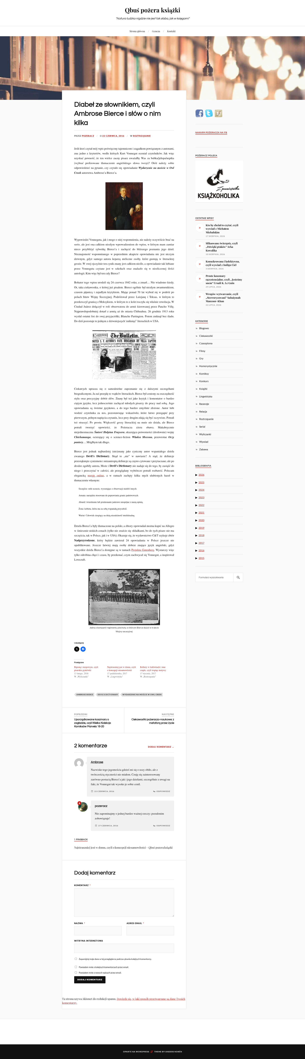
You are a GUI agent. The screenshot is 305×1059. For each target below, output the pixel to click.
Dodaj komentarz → (161, 747)
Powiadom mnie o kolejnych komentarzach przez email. (104, 967)
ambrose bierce (84, 694)
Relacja (203, 411)
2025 (201, 482)
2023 (201, 497)
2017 (201, 542)
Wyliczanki (205, 434)
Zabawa (203, 449)
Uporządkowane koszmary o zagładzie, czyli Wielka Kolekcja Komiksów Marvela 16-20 (92, 723)
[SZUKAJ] (238, 577)
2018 (201, 535)
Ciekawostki (206, 335)
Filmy (202, 350)
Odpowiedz (163, 791)
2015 (201, 557)
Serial (202, 426)
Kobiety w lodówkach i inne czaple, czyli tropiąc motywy (153, 668)
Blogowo (204, 328)
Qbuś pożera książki (152, 10)
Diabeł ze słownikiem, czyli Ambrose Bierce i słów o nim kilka (117, 113)
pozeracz (88, 136)
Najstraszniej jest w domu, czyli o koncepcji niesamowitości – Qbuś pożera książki (123, 847)
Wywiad (203, 441)
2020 (201, 520)
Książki (203, 388)
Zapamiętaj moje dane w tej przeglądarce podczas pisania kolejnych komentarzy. (115, 959)
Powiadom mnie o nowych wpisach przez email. (100, 972)
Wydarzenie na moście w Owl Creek (142, 694)
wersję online (96, 475)
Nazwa (79, 923)
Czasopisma (205, 343)
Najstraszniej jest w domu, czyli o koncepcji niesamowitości (121, 668)
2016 (201, 550)
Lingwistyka (205, 396)
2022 (201, 505)
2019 (201, 527)
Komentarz (82, 885)
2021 (201, 512)
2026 (201, 474)
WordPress (142, 1051)
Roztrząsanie (142, 136)
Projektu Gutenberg (142, 550)
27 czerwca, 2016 (108, 826)
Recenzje (204, 403)
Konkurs (204, 381)
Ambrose (97, 762)
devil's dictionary (108, 694)
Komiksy (204, 373)
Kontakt (171, 31)
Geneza (156, 31)
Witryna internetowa (88, 940)
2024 (201, 489)
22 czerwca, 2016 (113, 136)
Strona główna (137, 31)
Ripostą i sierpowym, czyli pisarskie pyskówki (86, 668)
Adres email (135, 923)
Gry (201, 358)
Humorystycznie (208, 365)
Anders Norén (173, 1051)
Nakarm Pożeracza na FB (211, 133)
